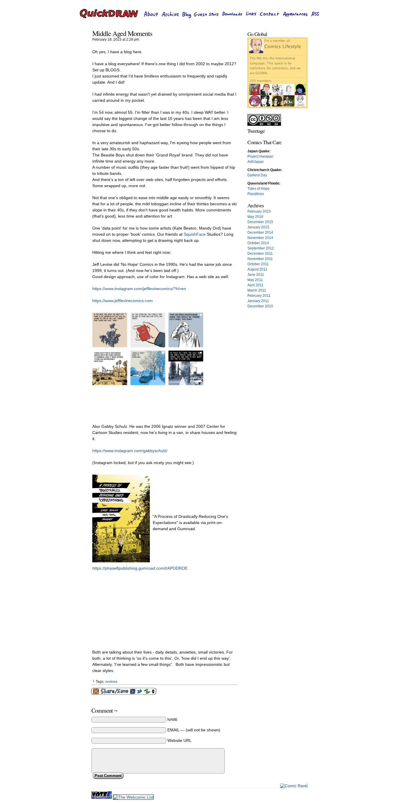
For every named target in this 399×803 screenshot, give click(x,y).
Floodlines (255, 194)
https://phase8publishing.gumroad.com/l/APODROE (140, 568)
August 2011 (257, 269)
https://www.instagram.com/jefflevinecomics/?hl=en (139, 288)
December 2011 (260, 253)
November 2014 (260, 238)
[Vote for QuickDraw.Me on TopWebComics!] (102, 797)
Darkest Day (257, 175)
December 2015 (260, 222)
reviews (111, 682)
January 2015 (258, 227)
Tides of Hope (258, 189)
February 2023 (259, 211)
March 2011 (256, 290)
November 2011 (260, 259)
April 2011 (255, 285)
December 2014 (260, 232)
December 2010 (260, 306)
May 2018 (255, 217)
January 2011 (258, 301)
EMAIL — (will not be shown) (193, 730)
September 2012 (260, 248)
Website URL (179, 740)
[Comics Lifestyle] (277, 107)
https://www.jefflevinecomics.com (122, 300)
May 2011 (255, 280)
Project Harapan (260, 156)
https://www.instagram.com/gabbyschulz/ (129, 450)
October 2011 (258, 264)
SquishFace (195, 234)
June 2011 (255, 275)
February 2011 (258, 296)
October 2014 (258, 243)
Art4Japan (255, 162)
